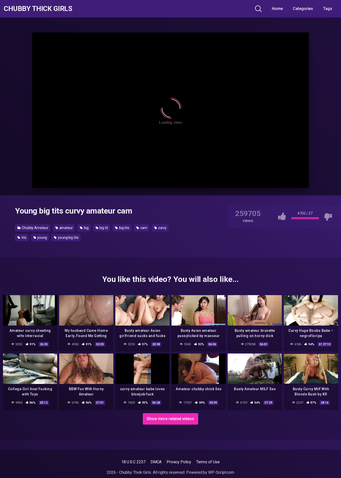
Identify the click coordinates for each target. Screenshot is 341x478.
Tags (327, 8)
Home (277, 8)
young (41, 237)
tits (23, 237)
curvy (162, 228)
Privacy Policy (179, 462)
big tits (123, 228)
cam (143, 228)
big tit (103, 228)
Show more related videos (170, 418)
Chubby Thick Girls (38, 8)
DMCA (156, 462)
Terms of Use (208, 462)
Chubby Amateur (34, 228)
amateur (66, 228)
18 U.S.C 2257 (133, 462)
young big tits (68, 237)
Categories (303, 8)
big (86, 228)
